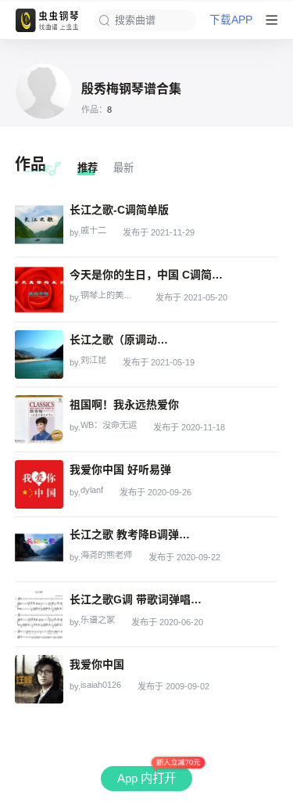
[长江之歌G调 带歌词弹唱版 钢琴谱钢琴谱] (39, 614)
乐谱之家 (97, 620)
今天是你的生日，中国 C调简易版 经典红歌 (148, 274)
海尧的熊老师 (106, 555)
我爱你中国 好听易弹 (120, 469)
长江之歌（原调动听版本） (123, 339)
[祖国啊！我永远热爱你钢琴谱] (39, 419)
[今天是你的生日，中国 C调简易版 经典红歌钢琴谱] (39, 289)
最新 (123, 168)
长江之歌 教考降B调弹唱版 (133, 534)
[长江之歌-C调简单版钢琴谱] (39, 224)
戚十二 (93, 230)
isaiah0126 (100, 685)
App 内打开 (146, 778)
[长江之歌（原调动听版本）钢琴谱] (39, 354)
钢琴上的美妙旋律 (109, 295)
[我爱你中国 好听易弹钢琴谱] (39, 484)
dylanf (91, 490)
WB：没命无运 (108, 425)
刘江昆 (93, 360)
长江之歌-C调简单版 (119, 209)
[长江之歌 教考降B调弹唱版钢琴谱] (39, 549)
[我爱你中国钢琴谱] (39, 679)
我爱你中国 (97, 664)
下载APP (230, 20)
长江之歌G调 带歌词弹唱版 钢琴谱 (137, 599)
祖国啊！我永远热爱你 (124, 404)
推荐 (87, 168)
